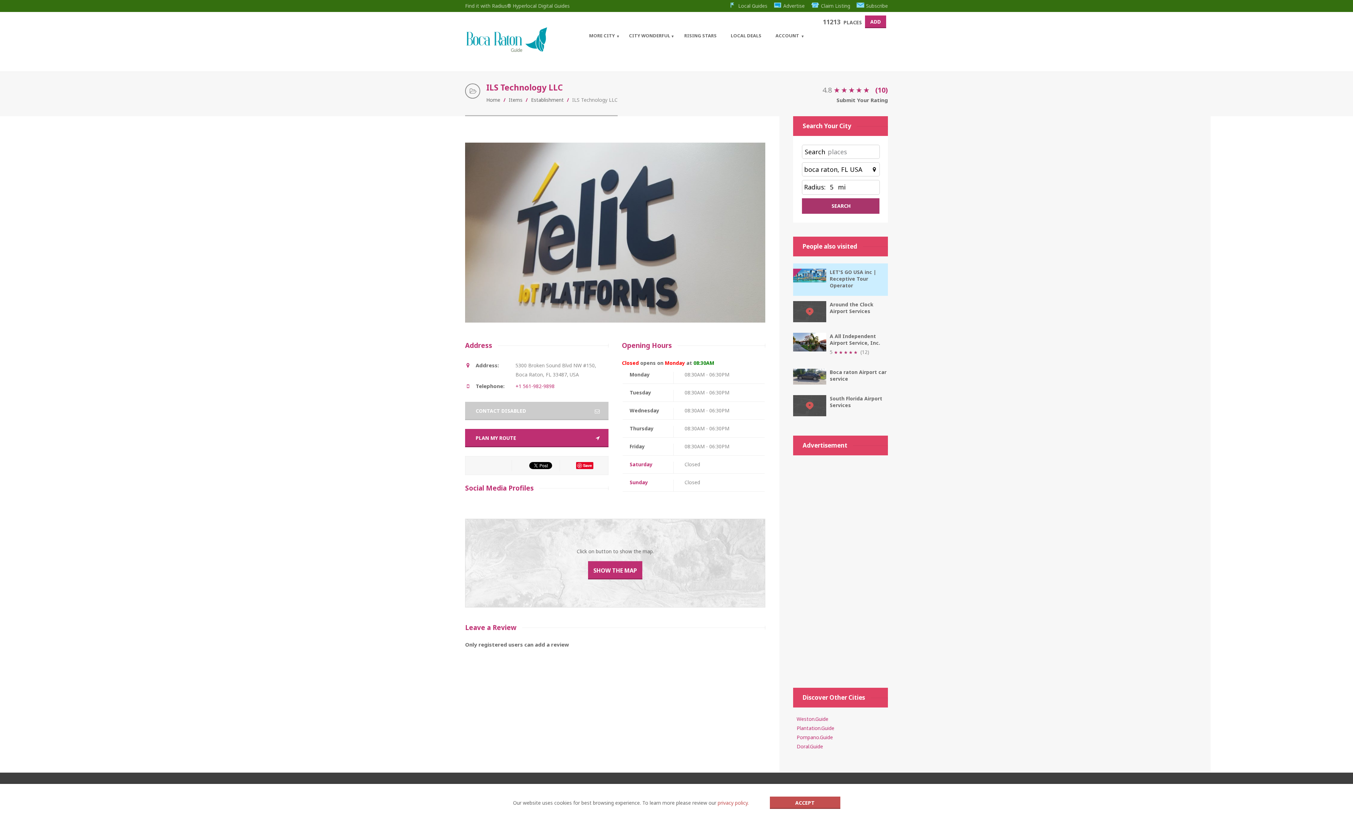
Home (493, 99)
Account (787, 35)
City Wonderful (649, 35)
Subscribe (877, 5)
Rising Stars (700, 35)
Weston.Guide (812, 719)
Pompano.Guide (815, 737)
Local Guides (752, 5)
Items (516, 99)
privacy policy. (733, 802)
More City (602, 35)
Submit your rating (862, 100)
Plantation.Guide (815, 728)
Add (875, 21)
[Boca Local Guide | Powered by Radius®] (506, 50)
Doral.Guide (810, 746)
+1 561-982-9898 (535, 386)
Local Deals (746, 35)
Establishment (547, 99)
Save (587, 465)
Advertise (794, 5)
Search (815, 152)
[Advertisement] (840, 568)
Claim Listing (835, 5)
